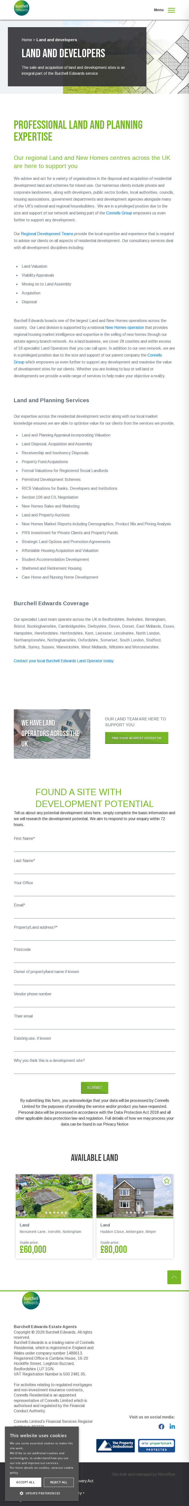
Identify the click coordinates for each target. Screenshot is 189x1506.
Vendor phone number (32, 994)
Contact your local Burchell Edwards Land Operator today (63, 661)
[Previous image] (23, 1195)
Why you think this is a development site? (49, 1060)
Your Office (23, 883)
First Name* (24, 838)
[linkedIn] (172, 1427)
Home (27, 40)
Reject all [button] (58, 1482)
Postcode (22, 949)
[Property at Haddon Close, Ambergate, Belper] (134, 1196)
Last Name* (24, 861)
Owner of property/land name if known (46, 972)
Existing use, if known (32, 1038)
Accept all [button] (25, 1482)
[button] (42, 1493)
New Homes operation (124, 327)
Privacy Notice (115, 1124)
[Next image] (86, 1195)
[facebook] (161, 1427)
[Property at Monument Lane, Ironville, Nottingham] (54, 1196)
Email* (19, 905)
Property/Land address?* (36, 927)
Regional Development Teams (47, 234)
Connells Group (119, 213)
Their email (23, 1016)
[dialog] (42, 1464)
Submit (94, 1088)
